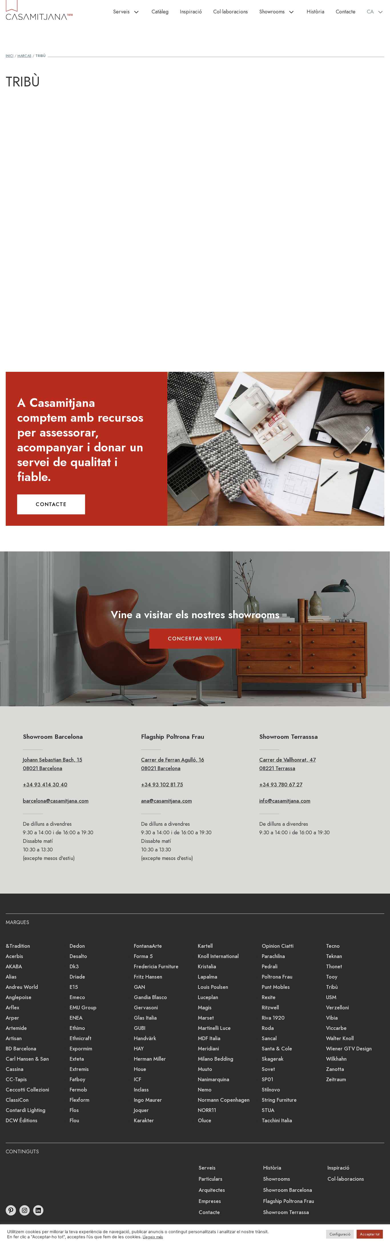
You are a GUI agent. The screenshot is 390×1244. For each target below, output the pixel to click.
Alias (11, 977)
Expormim (81, 1048)
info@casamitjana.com (284, 801)
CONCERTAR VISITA (195, 638)
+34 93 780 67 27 (280, 784)
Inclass (141, 1089)
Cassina (14, 1069)
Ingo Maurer (148, 1100)
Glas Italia (145, 1018)
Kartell (205, 946)
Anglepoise (18, 997)
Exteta (77, 1059)
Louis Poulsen (213, 987)
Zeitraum (336, 1079)
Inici (9, 55)
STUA (268, 1110)
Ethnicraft (80, 1038)
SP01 (267, 1079)
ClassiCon (17, 1100)
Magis (205, 1007)
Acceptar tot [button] (369, 1234)
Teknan (334, 956)
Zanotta (335, 1069)
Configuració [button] (339, 1234)
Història (315, 11)
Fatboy (77, 1079)
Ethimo (77, 1028)
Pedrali (270, 966)
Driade (77, 977)
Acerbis (14, 956)
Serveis (121, 11)
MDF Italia (209, 1038)
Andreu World (22, 987)
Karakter (144, 1120)
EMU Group (83, 1007)
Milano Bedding (215, 1059)
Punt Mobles (276, 987)
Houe (140, 1069)
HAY (139, 1048)
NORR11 (207, 1110)
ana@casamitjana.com (166, 801)
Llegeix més (153, 1237)
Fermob (78, 1089)
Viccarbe (336, 1028)
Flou (74, 1120)
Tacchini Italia (277, 1120)
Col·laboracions (230, 11)
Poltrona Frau (277, 977)
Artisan (14, 1038)
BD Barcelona (21, 1048)
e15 (74, 987)
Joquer (141, 1110)
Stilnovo (271, 1089)
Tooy (331, 977)
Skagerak (273, 1059)
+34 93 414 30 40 (45, 784)
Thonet (334, 966)
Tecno (333, 946)
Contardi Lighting (25, 1110)
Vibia (332, 1018)
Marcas (24, 55)
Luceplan (208, 997)
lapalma (207, 977)
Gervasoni (146, 1007)
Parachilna (273, 956)
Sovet (268, 1069)
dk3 (74, 966)
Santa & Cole (277, 1048)
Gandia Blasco (150, 997)
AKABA (14, 966)
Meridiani (208, 1048)
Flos (74, 1110)
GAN (139, 987)
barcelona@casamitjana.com (56, 801)
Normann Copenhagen (224, 1100)
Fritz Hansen (148, 977)
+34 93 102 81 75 (162, 784)
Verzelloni (337, 1007)
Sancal (269, 1038)
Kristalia (207, 966)
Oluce (204, 1120)
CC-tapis (16, 1079)
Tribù (332, 987)
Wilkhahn (336, 1059)
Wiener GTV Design (349, 1048)
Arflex (12, 1007)
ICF (137, 1079)
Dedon (77, 946)
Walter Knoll (340, 1038)
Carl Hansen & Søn (27, 1059)
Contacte (345, 11)
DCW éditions (21, 1120)
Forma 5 (143, 956)
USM (331, 997)
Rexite (269, 997)
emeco (77, 997)
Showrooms (272, 11)
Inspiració (191, 11)
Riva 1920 (273, 1018)
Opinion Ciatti (277, 946)
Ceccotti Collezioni (27, 1089)
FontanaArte (148, 946)
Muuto (205, 1069)
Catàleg (160, 11)
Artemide (16, 1028)
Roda (268, 1028)
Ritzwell (270, 1007)
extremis (79, 1069)
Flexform (79, 1100)
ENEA (76, 1018)
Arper (12, 1018)
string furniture (279, 1100)
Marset (206, 1018)
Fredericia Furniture (156, 966)
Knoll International (218, 956)
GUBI (139, 1028)
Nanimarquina (213, 1079)
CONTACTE (51, 504)
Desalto (78, 956)
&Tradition (18, 946)
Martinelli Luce (214, 1028)
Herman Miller (150, 1059)
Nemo (205, 1089)
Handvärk (145, 1038)
